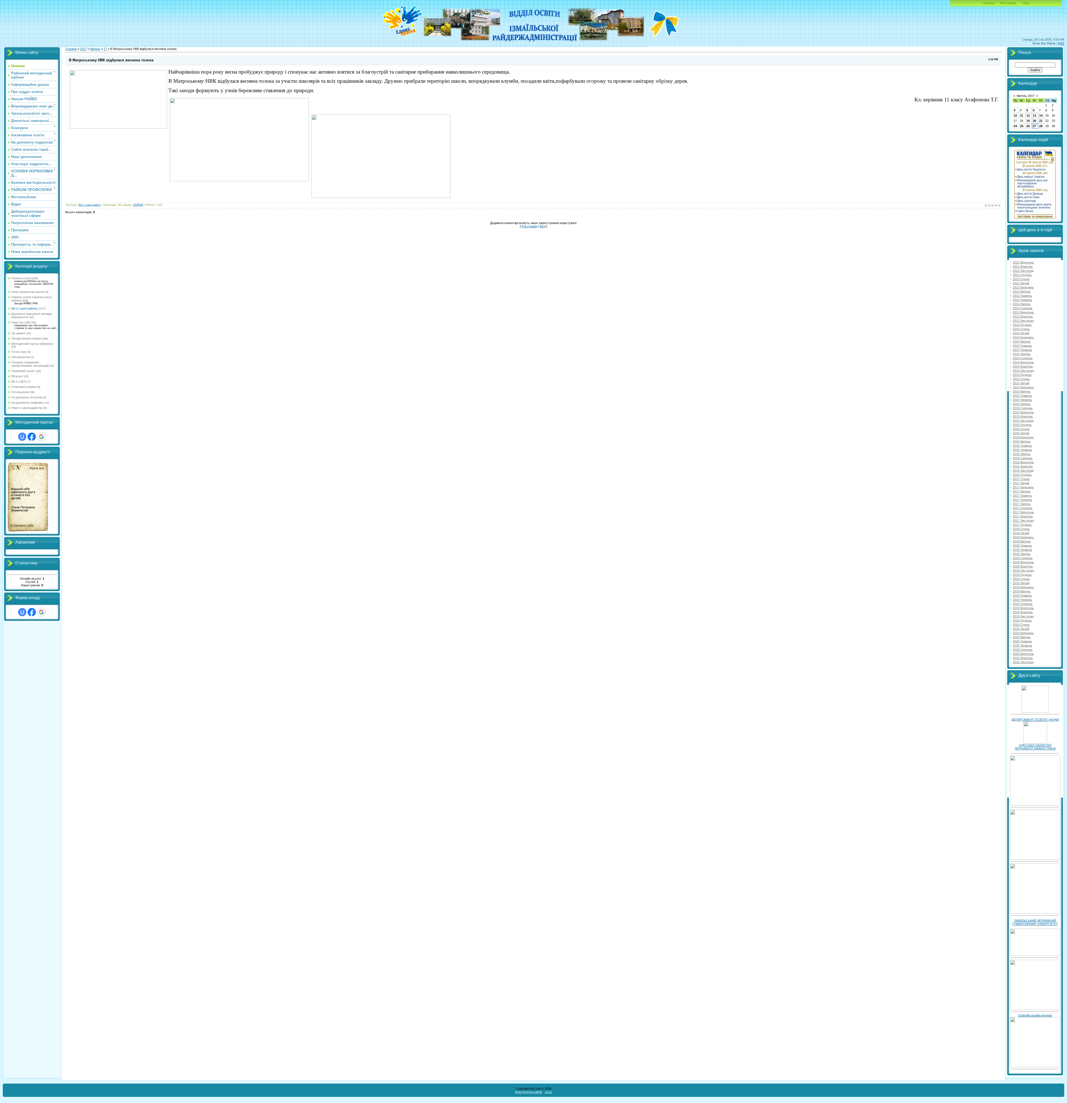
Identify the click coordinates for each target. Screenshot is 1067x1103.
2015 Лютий (1021, 383)
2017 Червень (1022, 499)
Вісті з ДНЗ (19, 381)
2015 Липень (1022, 404)
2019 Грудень (1022, 620)
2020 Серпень (1023, 649)
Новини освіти (21, 278)
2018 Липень (1022, 554)
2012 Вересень (1023, 262)
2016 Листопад (1023, 470)
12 (1028, 115)
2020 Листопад (1023, 662)
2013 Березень (1023, 287)
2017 (83, 49)
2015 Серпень (1023, 408)
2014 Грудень (1022, 374)
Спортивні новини (23, 386)
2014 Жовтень (1023, 366)
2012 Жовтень (1023, 266)
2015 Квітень (1022, 391)
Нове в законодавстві (26, 407)
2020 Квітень (1022, 637)
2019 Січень (1021, 579)
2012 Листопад (1023, 270)
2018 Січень (1021, 529)
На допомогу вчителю (26, 397)
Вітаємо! (17, 376)
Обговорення (20, 357)
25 (1021, 126)
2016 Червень (1022, 449)
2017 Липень (1022, 504)
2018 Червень (1022, 549)
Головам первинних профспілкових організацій (30, 364)
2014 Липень (1022, 354)
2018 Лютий (1021, 533)
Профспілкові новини (26, 338)
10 (1015, 115)
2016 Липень (1022, 454)
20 (1034, 120)
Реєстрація (1008, 3)
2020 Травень (1022, 641)
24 (1015, 126)
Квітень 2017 (1025, 95)
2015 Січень (1021, 379)
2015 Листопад (1023, 420)
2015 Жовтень (1023, 416)
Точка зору (19, 351)
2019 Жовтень (1023, 612)
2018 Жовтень (1023, 566)
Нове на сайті (21, 322)
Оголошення (20, 392)
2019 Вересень (1023, 608)
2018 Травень (1022, 545)
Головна (988, 3)
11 (1021, 115)
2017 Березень (1023, 487)
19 (1028, 120)
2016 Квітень (1022, 441)
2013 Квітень (1022, 291)
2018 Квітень (1022, 541)
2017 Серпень (1023, 508)
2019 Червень (1022, 599)
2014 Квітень (1022, 341)
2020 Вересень (1023, 653)
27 (105, 49)
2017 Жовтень (1023, 516)
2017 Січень (1021, 479)
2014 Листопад (1023, 370)
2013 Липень (1022, 304)
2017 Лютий (1021, 483)
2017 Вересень (1023, 512)
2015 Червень (1022, 399)
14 (1041, 115)
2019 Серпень (1023, 603)
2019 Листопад (1023, 616)
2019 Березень (1023, 587)
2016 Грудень (1022, 474)
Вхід (1026, 3)
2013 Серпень (1023, 308)
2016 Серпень (1023, 458)
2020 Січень (1021, 624)
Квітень (95, 49)
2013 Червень (1022, 299)
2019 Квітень (1022, 591)
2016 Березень (1023, 437)
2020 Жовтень (1023, 658)
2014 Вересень (1023, 362)
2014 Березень (1023, 337)
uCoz (548, 1092)
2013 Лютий (1021, 283)
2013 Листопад (1023, 320)
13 (1034, 115)
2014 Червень (1022, 349)
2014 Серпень (1023, 358)
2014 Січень (1021, 329)
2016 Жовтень (1023, 466)
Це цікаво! (18, 333)
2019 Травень (1022, 595)
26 (1028, 126)
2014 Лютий (1021, 333)
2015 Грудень (1022, 424)
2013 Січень (1021, 279)
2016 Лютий (1021, 433)
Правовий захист (23, 371)
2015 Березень (1023, 387)
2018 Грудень (1022, 574)
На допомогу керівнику (27, 402)
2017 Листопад (1023, 520)
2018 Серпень (1023, 558)
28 (1041, 126)
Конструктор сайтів (528, 1092)
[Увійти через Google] (41, 436)
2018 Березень (1023, 537)
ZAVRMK (138, 204)
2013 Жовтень (1023, 316)
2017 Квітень (1022, 491)
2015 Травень (1022, 395)
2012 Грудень (1022, 275)
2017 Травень (1022, 495)
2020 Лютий (1021, 628)
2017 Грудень (1022, 524)
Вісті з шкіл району (24, 308)
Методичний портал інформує (32, 343)
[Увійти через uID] (22, 437)
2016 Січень (1021, 429)
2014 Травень (1022, 345)
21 (1041, 120)
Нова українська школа (27, 291)
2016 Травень (1022, 445)
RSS (1061, 43)
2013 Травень (1022, 295)
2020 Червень (1022, 645)
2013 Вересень (1023, 312)
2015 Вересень (1023, 412)
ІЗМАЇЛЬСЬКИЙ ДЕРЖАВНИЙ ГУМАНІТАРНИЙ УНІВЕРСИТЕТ (1035, 922)
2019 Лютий (1021, 583)
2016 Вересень (1023, 462)
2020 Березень (1023, 633)
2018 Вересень (1023, 562)
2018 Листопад (1023, 570)
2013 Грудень (1022, 324)
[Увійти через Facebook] (32, 437)
